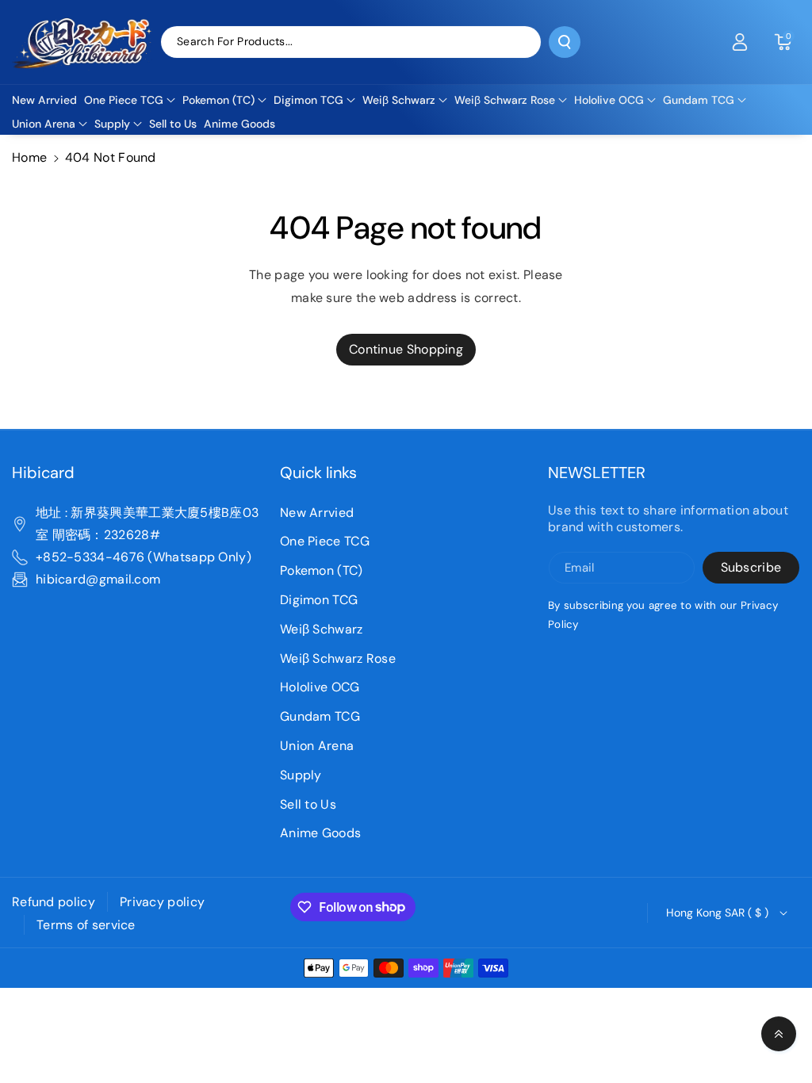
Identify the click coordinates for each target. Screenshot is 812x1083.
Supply (301, 775)
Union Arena (317, 745)
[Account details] (739, 42)
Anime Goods (320, 833)
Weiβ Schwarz (321, 629)
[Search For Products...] (564, 42)
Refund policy (53, 902)
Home (29, 157)
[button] (782, 42)
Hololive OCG (320, 687)
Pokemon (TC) (321, 570)
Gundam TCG (320, 716)
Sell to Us (308, 804)
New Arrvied (317, 512)
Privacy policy (162, 902)
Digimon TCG (319, 599)
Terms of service (86, 925)
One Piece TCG (325, 541)
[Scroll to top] (778, 1033)
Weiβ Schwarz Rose (338, 658)
